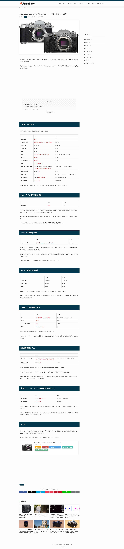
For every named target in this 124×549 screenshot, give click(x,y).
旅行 (87, 60)
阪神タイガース (89, 63)
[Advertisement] (49, 84)
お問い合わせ (59, 544)
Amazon (38, 447)
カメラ (25, 16)
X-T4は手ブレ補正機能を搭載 (34, 106)
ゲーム (87, 48)
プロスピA (88, 51)
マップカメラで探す (67, 447)
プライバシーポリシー (67, 544)
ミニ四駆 (88, 54)
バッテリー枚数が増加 (32, 109)
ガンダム (88, 45)
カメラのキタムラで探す (41, 449)
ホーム (53, 544)
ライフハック (89, 57)
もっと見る (49, 112)
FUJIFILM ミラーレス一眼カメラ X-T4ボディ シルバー (48, 442)
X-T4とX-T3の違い (32, 104)
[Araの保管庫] (29, 3)
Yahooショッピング (55, 447)
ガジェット (88, 39)
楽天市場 (45, 447)
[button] (23, 492)
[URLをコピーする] (75, 492)
